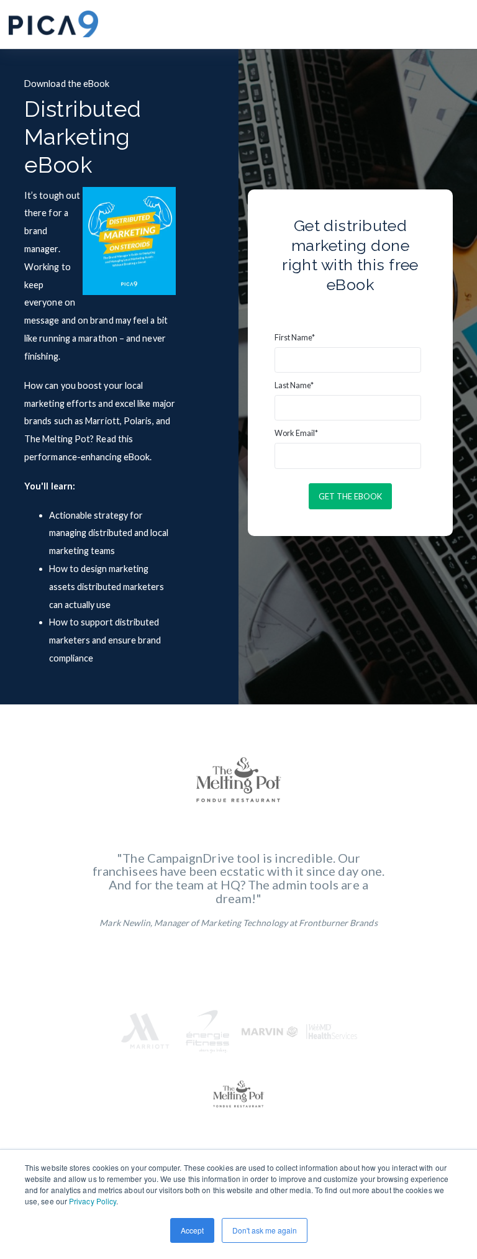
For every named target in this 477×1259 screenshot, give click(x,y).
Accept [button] (192, 1230)
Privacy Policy (92, 1201)
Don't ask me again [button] (264, 1230)
